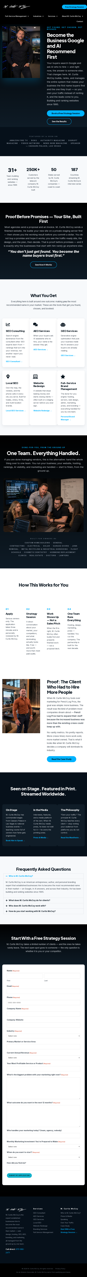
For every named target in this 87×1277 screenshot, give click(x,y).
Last (46, 980)
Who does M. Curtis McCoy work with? (27, 906)
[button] (43, 876)
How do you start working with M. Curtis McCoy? (32, 911)
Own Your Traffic (67, 1223)
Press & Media (66, 1216)
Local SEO (37, 1223)
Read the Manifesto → (71, 837)
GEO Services (38, 1219)
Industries (37, 16)
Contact (80, 21)
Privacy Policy (60, 1269)
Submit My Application (19, 1175)
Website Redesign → (42, 410)
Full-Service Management (16, 16)
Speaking (64, 1219)
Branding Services (40, 1229)
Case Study (65, 1226)
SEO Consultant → (14, 361)
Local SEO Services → (16, 410)
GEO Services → (68, 355)
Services (51, 16)
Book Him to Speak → (15, 840)
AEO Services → (40, 349)
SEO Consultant (39, 1213)
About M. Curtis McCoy (71, 16)
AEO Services (38, 1216)
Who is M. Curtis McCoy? (21, 876)
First (8, 980)
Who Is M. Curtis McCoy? (71, 1213)
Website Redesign (40, 1226)
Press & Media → (40, 837)
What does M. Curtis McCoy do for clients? (29, 900)
